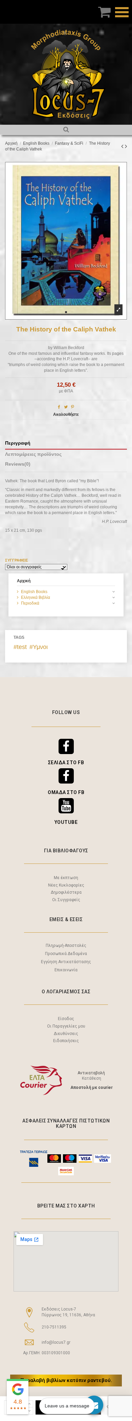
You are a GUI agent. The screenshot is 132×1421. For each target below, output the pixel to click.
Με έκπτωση (66, 877)
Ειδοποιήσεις (66, 1040)
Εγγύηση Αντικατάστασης (66, 961)
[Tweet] (66, 407)
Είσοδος (66, 1018)
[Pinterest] (72, 407)
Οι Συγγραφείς (66, 899)
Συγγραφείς (16, 560)
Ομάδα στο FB (66, 792)
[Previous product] (123, 146)
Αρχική (23, 580)
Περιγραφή (17, 443)
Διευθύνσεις (66, 1033)
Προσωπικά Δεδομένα (66, 953)
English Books (34, 591)
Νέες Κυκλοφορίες (66, 885)
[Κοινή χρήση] (59, 407)
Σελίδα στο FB (66, 762)
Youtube (66, 822)
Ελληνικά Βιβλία (35, 597)
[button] (66, 312)
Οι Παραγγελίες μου (66, 1026)
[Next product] (126, 146)
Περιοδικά (30, 603)
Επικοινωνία (66, 970)
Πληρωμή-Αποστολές (66, 945)
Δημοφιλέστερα (66, 892)
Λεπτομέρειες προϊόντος (33, 454)
